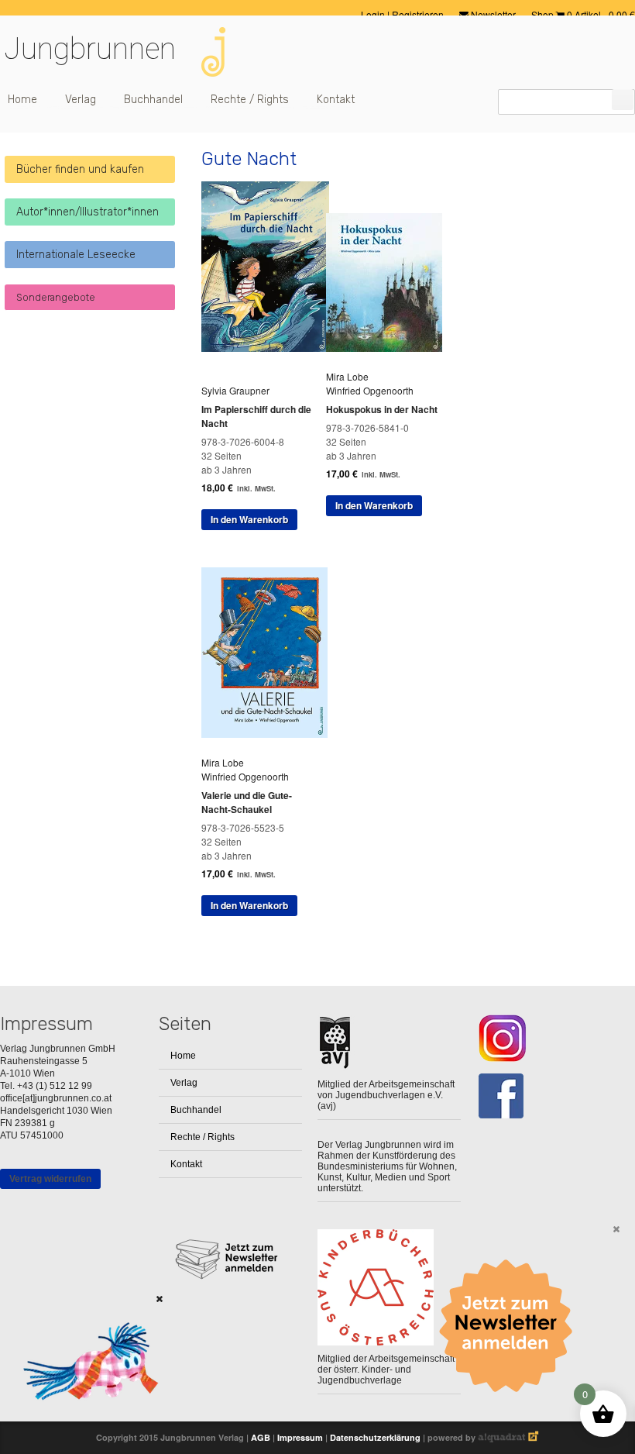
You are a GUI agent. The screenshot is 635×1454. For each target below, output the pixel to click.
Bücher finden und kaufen (80, 169)
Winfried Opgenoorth (370, 390)
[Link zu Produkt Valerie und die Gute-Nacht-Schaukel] (270, 733)
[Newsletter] (511, 1326)
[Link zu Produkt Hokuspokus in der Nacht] (390, 347)
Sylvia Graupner (235, 390)
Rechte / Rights (250, 99)
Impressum (300, 1437)
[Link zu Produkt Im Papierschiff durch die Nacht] (271, 347)
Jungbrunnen (90, 49)
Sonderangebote (55, 297)
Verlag (80, 99)
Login (374, 14)
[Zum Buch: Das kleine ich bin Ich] (85, 1419)
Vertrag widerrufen (50, 1178)
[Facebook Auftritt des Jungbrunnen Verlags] (548, 1096)
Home (22, 99)
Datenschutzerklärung (375, 1437)
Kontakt (336, 99)
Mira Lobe (347, 376)
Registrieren (418, 14)
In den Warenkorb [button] (249, 519)
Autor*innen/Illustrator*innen (87, 212)
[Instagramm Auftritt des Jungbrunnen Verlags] (548, 1038)
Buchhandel (153, 99)
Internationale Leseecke (76, 254)
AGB (260, 1437)
